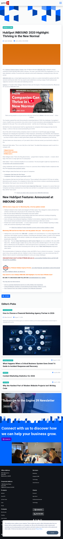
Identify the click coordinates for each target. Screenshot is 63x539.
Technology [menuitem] (35, 479)
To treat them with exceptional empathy (13, 163)
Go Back (7, 296)
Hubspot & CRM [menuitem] (36, 476)
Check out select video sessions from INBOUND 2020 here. (33, 192)
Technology (5, 382)
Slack (53, 132)
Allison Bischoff (8, 317)
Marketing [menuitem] (35, 473)
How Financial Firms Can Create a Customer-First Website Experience (23, 288)
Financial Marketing (7, 310)
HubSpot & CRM (7, 27)
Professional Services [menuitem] (37, 499)
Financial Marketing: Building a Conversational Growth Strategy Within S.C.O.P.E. (25, 286)
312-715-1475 (39, 513)
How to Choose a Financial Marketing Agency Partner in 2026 (28, 313)
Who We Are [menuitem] (3, 512)
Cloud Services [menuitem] (36, 482)
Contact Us (7, 439)
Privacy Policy (39, 528)
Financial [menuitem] (34, 493)
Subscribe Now (8, 406)
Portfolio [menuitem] (3, 515)
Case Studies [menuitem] (4, 518)
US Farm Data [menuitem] (4, 499)
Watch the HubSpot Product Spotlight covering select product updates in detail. (33, 227)
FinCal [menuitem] (2, 505)
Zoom (47, 132)
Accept (52, 532)
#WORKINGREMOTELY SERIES (37, 277)
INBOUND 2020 (41, 69)
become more (16, 168)
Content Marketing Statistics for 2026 (19, 376)
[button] (60, 3)
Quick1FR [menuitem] (3, 496)
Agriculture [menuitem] (35, 496)
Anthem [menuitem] (3, 493)
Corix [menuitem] (2, 502)
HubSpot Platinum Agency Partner (14, 69)
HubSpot (5, 85)
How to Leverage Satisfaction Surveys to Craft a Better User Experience (23, 284)
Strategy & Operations (8, 360)
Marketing (5, 372)
